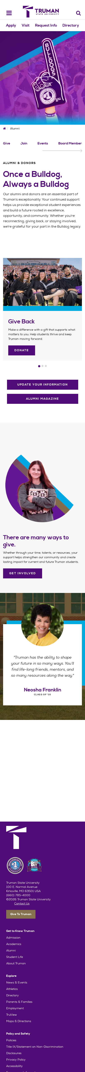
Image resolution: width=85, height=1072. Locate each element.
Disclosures (13, 1053)
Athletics (12, 989)
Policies (11, 1040)
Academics (13, 944)
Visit (26, 25)
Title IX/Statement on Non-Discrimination (34, 1047)
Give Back (21, 321)
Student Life (14, 957)
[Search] (78, 13)
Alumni (11, 950)
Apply (11, 25)
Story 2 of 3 (42, 366)
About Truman (16, 963)
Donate (21, 350)
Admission (13, 937)
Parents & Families (19, 1002)
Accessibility (14, 1066)
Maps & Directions (18, 1021)
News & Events (16, 982)
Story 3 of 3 (46, 366)
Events (43, 143)
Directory (71, 25)
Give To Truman (20, 914)
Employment (15, 1008)
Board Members (70, 143)
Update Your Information (42, 385)
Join (23, 143)
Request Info (46, 25)
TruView (11, 1015)
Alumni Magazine (42, 399)
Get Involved (22, 573)
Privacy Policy (16, 1059)
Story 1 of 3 (39, 366)
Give (6, 143)
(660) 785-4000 (18, 895)
